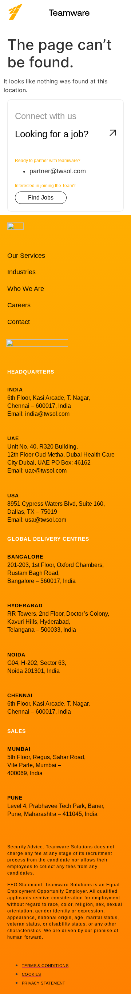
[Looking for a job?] (113, 133)
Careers (19, 305)
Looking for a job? (51, 134)
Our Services (26, 255)
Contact (18, 322)
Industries (21, 272)
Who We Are (25, 288)
